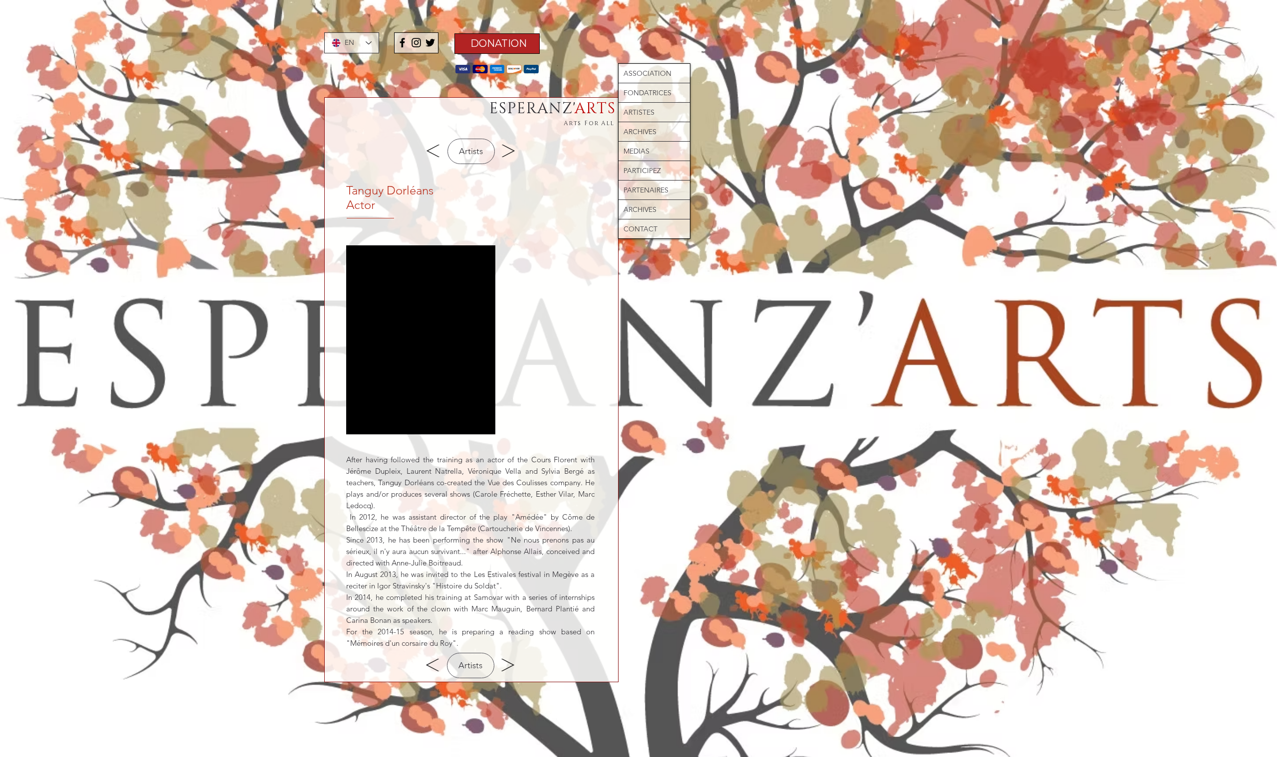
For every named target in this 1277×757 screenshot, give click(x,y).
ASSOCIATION (647, 73)
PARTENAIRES (646, 190)
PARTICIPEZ (642, 170)
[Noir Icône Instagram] (416, 42)
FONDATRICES (647, 92)
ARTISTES (639, 112)
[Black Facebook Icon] (402, 42)
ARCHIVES (640, 131)
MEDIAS (636, 151)
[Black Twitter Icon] (430, 42)
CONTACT (640, 228)
